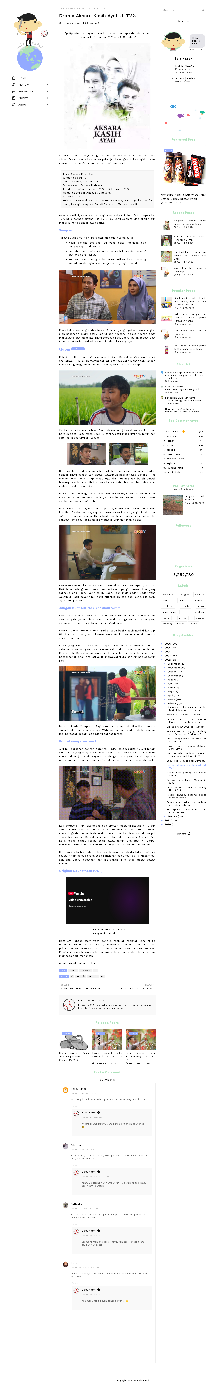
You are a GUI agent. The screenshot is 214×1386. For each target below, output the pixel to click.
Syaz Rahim (173, 431)
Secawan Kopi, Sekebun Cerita (184, 372)
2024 (168, 651)
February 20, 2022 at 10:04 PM (85, 1267)
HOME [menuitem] (22, 78)
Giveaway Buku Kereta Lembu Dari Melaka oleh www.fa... (186, 708)
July (171, 683)
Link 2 (101, 963)
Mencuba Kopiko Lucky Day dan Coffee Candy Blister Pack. (183, 196)
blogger (185, 594)
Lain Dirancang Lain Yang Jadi (182, 389)
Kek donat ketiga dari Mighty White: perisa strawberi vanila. (190, 317)
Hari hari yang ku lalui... (179, 409)
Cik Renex (77, 1145)
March (172, 699)
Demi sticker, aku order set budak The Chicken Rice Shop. (190, 255)
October (173, 671)
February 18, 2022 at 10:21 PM (84, 1208)
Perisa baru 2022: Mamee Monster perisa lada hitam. (186, 720)
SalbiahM (77, 1204)
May (170, 691)
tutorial (181, 624)
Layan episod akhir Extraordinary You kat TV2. (107, 1056)
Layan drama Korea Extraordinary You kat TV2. (140, 1056)
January (173, 816)
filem (182, 600)
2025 (168, 647)
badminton (168, 594)
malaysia (85, 970)
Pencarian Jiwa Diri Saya (180, 397)
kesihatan (168, 606)
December (174, 663)
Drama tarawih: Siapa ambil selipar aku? (74, 1055)
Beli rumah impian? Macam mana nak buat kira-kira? (186, 754)
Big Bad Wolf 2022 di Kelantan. (186, 726)
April (171, 695)
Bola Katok (97, 1000)
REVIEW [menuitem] (23, 84)
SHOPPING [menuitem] (25, 91)
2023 (168, 655)
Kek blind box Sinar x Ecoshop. (190, 332)
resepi (166, 618)
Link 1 (91, 963)
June (171, 687)
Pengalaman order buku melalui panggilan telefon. (186, 803)
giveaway (200, 600)
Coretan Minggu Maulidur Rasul (183, 400)
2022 (168, 659)
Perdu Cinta (78, 1088)
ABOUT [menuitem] (23, 104)
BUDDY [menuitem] (23, 98)
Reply (75, 1106)
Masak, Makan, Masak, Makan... (183, 411)
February (173, 703)
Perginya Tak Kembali (195, 498)
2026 (168, 643)
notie (170, 445)
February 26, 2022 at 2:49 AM (95, 1235)
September (175, 675)
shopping (168, 624)
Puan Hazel (174, 454)
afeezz (171, 449)
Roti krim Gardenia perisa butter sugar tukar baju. (190, 347)
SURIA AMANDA (174, 386)
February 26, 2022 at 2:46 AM (95, 1117)
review (183, 618)
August (172, 679)
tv (68, 8)
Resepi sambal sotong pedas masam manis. (186, 796)
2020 (168, 824)
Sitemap (182, 833)
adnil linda (174, 472)
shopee (200, 618)
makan (201, 606)
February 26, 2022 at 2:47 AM (95, 1176)
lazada (185, 606)
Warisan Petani (176, 458)
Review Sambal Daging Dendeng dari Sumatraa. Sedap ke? (186, 732)
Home (62, 8)
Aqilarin (171, 463)
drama (73, 970)
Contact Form (181, 81)
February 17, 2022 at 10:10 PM (84, 1149)
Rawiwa (171, 436)
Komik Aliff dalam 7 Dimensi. (184, 714)
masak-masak (170, 612)
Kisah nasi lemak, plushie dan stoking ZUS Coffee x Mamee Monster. (190, 301)
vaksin (193, 624)
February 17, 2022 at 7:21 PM (84, 1093)
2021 (168, 820)
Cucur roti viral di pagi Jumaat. (186, 760)
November (174, 667)
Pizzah (75, 1263)
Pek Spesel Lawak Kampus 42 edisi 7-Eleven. (186, 811)
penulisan (199, 612)
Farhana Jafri (175, 467)
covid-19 (200, 594)
